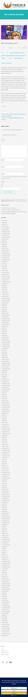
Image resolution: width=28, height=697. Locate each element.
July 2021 (4, 328)
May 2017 (4, 418)
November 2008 (6, 607)
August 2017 (5, 413)
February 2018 (5, 402)
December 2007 (6, 628)
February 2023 (5, 294)
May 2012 (4, 530)
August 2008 (5, 613)
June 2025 (4, 242)
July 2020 (4, 350)
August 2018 (5, 391)
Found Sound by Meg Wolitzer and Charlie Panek (14, 211)
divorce (3, 63)
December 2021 (6, 318)
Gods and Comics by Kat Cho (9, 208)
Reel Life (20, 67)
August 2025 (5, 239)
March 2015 (5, 467)
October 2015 (5, 454)
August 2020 (5, 348)
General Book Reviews (15, 52)
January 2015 (5, 470)
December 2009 (6, 583)
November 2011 (6, 541)
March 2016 (5, 444)
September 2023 (6, 281)
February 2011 (5, 557)
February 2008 (5, 624)
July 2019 (4, 372)
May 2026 (4, 222)
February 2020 (5, 359)
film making (8, 63)
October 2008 (5, 609)
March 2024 (5, 270)
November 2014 (6, 474)
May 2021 (4, 331)
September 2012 (6, 522)
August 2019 (5, 370)
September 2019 (6, 368)
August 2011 (5, 546)
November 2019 (6, 365)
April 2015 (4, 465)
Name (2, 161)
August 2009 (5, 591)
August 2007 (5, 635)
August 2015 (5, 457)
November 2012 (6, 519)
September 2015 (6, 456)
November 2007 (6, 630)
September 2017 (6, 411)
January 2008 (5, 626)
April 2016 (4, 443)
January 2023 (5, 296)
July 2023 (4, 285)
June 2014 (4, 483)
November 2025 (6, 233)
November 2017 (6, 407)
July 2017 (4, 415)
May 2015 (4, 463)
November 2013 (6, 496)
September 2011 (6, 544)
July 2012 (4, 526)
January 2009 (5, 604)
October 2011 (5, 543)
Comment (3, 141)
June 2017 (4, 417)
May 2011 (4, 552)
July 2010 (4, 570)
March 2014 (5, 489)
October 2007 (5, 632)
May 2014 (4, 485)
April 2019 (4, 378)
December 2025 (6, 231)
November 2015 (6, 452)
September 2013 (6, 500)
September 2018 (6, 389)
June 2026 (4, 220)
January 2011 (5, 559)
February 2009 (5, 602)
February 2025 (5, 250)
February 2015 (5, 468)
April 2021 (4, 333)
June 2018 (4, 394)
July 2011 (4, 548)
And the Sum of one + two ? (2, 184)
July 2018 (4, 393)
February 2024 (5, 272)
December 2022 (6, 298)
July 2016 (4, 437)
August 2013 (5, 502)
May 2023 (4, 289)
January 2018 (5, 404)
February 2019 (5, 380)
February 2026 (5, 228)
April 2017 (4, 420)
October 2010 (5, 565)
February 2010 (5, 580)
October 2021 (5, 322)
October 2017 (5, 409)
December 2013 (6, 494)
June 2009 (4, 594)
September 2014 (6, 478)
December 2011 (6, 539)
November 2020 (6, 342)
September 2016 (6, 433)
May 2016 (4, 441)
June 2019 (4, 374)
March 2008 (5, 622)
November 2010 (6, 563)
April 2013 (4, 509)
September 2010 (6, 567)
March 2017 (5, 422)
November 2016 (6, 430)
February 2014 (5, 491)
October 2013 (5, 498)
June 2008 (4, 617)
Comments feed (5, 652)
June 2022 (4, 307)
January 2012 (5, 537)
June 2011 (4, 550)
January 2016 (5, 448)
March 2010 (5, 578)
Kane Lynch (4, 67)
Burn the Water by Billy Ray (8, 213)
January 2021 (5, 339)
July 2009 (4, 593)
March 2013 (5, 511)
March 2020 (5, 357)
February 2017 (5, 424)
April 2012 (4, 531)
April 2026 (4, 224)
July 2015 (4, 459)
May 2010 (4, 574)
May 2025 (4, 244)
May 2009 (4, 596)
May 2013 (4, 507)
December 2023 (6, 276)
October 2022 (5, 302)
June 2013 (4, 506)
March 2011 (5, 556)
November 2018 (6, 385)
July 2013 (4, 504)
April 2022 (4, 311)
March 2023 (5, 292)
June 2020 (4, 352)
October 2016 (5, 431)
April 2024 (4, 268)
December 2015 (6, 450)
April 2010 (4, 576)
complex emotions (18, 58)
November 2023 (6, 278)
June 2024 (4, 265)
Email (2, 168)
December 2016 (6, 428)
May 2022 (4, 309)
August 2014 (5, 480)
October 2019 (5, 367)
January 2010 (5, 582)
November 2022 (6, 300)
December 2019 (6, 363)
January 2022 (5, 317)
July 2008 (4, 615)
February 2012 (5, 535)
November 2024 (6, 255)
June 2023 (4, 287)
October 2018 (5, 387)
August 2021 (5, 326)
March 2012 (5, 533)
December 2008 (6, 606)
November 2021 (6, 320)
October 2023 (5, 280)
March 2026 (5, 226)
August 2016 (5, 435)
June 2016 (4, 439)
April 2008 (4, 620)
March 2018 (5, 400)
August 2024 (5, 261)
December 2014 (6, 472)
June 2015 (4, 461)
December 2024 (6, 254)
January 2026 (5, 229)
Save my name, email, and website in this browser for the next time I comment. (14, 177)
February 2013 (5, 513)
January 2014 (5, 493)
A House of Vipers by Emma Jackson (11, 210)
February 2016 (5, 446)
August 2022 (5, 304)
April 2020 (4, 355)
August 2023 (5, 283)
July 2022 (4, 305)
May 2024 (4, 267)
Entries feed (4, 651)
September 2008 (6, 611)
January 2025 (5, 252)
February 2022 (5, 315)
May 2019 (4, 376)
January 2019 (5, 381)
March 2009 (5, 600)
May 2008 (4, 619)
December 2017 (6, 405)
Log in (2, 649)
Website (3, 174)
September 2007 (6, 633)
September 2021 (6, 324)
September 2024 (6, 259)
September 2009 (6, 589)
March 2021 (5, 335)
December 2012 (6, 517)
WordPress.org (4, 654)
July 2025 (4, 241)
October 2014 (5, 476)
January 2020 (5, 361)
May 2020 (4, 354)
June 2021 (4, 330)
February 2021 (5, 337)
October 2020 (5, 344)
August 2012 (5, 524)
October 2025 (5, 235)
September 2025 (6, 237)
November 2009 (6, 585)
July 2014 (4, 481)
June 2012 (4, 528)
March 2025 (5, 248)
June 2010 (4, 572)
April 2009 (4, 598)
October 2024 (5, 257)
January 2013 (5, 515)
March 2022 (5, 313)
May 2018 (4, 396)
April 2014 (4, 487)
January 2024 (5, 274)
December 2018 (6, 383)
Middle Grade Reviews (10, 55)
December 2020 (6, 341)
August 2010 (5, 569)
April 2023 (4, 291)
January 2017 (5, 426)
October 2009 (5, 587)
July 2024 (4, 263)
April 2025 (4, 246)
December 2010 (6, 561)
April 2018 (4, 398)
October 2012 (5, 520)
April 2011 (4, 554)
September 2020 (6, 346)
